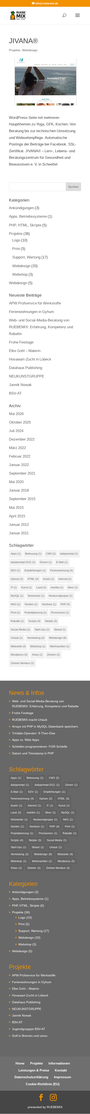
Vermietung (36, 638)
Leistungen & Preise (33, 1070)
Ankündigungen (21, 207)
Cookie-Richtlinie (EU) (43, 1084)
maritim (57, 587)
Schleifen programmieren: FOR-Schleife (39, 746)
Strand (60, 629)
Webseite (18, 646)
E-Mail (62, 562)
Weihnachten (59, 646)
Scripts (34, 621)
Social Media (20, 629)
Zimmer (53, 654)
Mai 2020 (16, 481)
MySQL (17, 596)
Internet (65, 579)
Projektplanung (35, 612)
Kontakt (61, 1070)
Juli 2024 (16, 430)
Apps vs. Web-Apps (25, 740)
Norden (31, 604)
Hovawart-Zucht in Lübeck (30, 359)
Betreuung (33, 553)
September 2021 (22, 473)
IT (14, 587)
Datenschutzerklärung (31, 1077)
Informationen (59, 1063)
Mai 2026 (16, 413)
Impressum (62, 1077)
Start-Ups (42, 629)
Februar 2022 (19, 456)
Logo (16, 240)
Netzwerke (36, 596)
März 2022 (17, 447)
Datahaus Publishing (25, 367)
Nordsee (49, 604)
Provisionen (60, 612)
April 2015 (17, 515)
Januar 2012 (19, 524)
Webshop (20, 274)
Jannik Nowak (20, 384)
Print (16, 248)
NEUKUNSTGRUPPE (26, 376)
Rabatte (17, 621)
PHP (65, 604)
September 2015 (22, 498)
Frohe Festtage (21, 342)
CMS (51, 553)
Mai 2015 (16, 507)
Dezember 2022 (22, 439)
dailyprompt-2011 (23, 562)
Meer (73, 587)
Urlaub (17, 638)
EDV (15, 570)
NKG (15, 604)
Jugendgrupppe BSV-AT (28, 1029)
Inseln (48, 579)
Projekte (14, 50)
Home (20, 1063)
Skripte (51, 621)
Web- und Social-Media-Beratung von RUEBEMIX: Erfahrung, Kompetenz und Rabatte (41, 327)
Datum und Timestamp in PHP (33, 753)
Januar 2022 (19, 464)
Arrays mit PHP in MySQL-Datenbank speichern (45, 726)
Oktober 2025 (20, 422)
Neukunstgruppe (61, 596)
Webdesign (30, 50)
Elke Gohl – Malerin (24, 350)
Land (41, 587)
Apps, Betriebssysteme (28, 216)
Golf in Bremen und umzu (29, 1036)
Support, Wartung (26, 257)
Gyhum (17, 579)
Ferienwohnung (61, 570)
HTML (33, 579)
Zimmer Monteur (22, 663)
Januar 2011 (19, 532)
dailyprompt (69, 553)
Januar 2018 (19, 490)
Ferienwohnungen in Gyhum (31, 311)
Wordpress (19, 654)
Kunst (26, 587)
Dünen (46, 562)
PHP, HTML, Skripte (25, 224)
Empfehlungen (35, 570)
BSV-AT (15, 393)
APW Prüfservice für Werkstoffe (35, 303)
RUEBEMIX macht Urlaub (29, 720)
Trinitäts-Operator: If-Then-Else (33, 733)
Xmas (37, 654)
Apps (16, 553)
